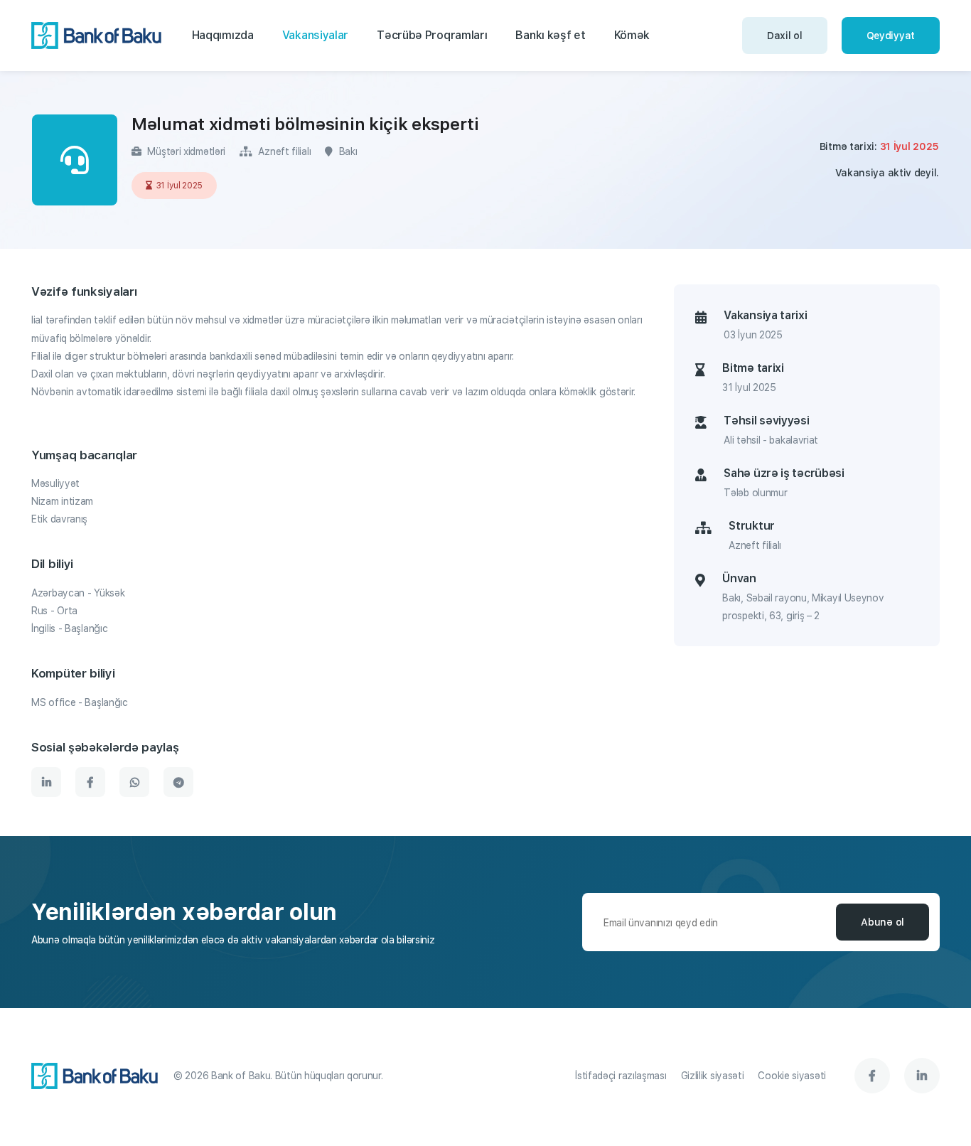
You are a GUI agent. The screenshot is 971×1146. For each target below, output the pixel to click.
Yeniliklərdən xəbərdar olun (184, 912)
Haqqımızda (223, 35)
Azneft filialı (283, 151)
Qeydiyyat (891, 35)
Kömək (632, 35)
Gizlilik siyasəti (712, 1075)
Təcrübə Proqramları (432, 35)
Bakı (346, 151)
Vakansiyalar (315, 35)
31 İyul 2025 (179, 186)
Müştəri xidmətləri (185, 151)
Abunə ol (882, 922)
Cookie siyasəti (792, 1075)
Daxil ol (785, 35)
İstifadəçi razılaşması (620, 1075)
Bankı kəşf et (550, 35)
